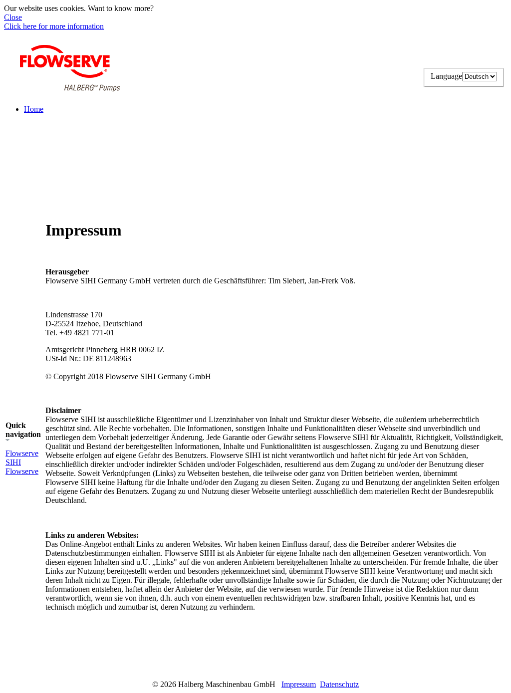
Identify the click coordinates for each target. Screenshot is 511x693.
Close (13, 17)
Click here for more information (54, 26)
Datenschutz (339, 684)
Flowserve (21, 471)
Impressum (298, 684)
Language (446, 76)
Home (33, 109)
